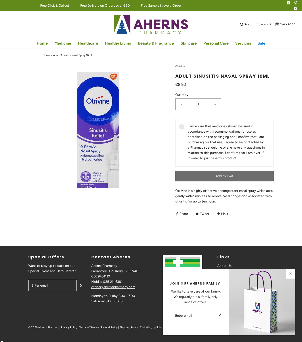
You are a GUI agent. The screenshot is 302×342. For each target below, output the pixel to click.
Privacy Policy (69, 327)
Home (42, 43)
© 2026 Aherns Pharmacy (43, 327)
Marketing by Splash (152, 327)
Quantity (181, 95)
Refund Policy (109, 327)
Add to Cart (224, 176)
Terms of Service (89, 327)
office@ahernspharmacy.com (113, 287)
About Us (224, 266)
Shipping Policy (129, 327)
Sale (261, 43)
